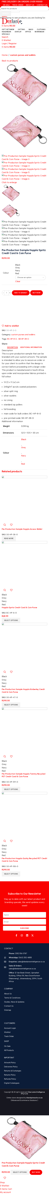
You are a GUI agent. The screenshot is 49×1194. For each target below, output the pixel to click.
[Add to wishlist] (5, 1178)
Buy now (36, 1172)
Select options (20, 1172)
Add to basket (20, 293)
